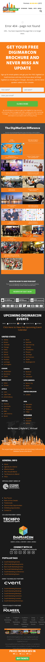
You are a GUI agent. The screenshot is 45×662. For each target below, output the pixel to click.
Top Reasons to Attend (11, 474)
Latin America (8, 414)
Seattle (28, 359)
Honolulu (6, 357)
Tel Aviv (6, 385)
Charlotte (7, 345)
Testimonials (8, 503)
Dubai (5, 383)
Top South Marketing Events (13, 569)
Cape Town (7, 394)
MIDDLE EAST (6, 380)
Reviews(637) (32, 3)
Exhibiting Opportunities (12, 508)
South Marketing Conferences (14, 572)
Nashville (28, 342)
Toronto (28, 374)
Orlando (28, 347)
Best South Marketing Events (13, 567)
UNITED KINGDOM (30, 392)
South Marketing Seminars (13, 596)
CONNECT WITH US (23, 547)
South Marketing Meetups (12, 593)
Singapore (29, 409)
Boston (6, 342)
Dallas (6, 350)
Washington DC (30, 362)
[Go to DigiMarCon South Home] (9, 13)
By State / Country (30, 323)
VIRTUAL (5, 401)
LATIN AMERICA (29, 380)
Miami (27, 340)
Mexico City (29, 383)
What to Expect (9, 469)
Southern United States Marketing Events (24, 622)
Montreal (28, 372)
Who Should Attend (10, 472)
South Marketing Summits (12, 598)
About (6, 464)
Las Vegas (7, 362)
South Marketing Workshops (13, 601)
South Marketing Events (12, 562)
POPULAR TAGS (10, 558)
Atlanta (6, 340)
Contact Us (7, 510)
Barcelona (7, 374)
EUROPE (4, 368)
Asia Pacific (7, 406)
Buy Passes (8, 498)
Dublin (6, 376)
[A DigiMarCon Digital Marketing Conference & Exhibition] (23, 541)
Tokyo (27, 412)
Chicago (6, 347)
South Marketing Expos (11, 574)
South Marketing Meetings (13, 591)
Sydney (28, 423)
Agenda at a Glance (10, 467)
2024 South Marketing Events (13, 564)
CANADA (27, 369)
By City (20, 323)
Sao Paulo (29, 388)
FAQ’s (6, 477)
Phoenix (28, 352)
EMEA (5, 411)
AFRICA (4, 389)
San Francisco (30, 357)
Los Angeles (7, 364)
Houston (6, 359)
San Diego (29, 354)
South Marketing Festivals (12, 589)
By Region (39, 323)
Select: (4, 323)
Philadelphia (29, 350)
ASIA (25, 401)
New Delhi (29, 404)
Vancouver (29, 377)
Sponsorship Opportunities (13, 505)
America (6, 404)
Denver (6, 352)
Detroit (6, 354)
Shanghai (28, 407)
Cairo (5, 392)
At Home (6, 409)
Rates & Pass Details (11, 500)
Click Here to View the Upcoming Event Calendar (22, 328)
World (6, 416)
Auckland (28, 418)
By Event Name (12, 323)
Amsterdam (7, 371)
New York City (30, 345)
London (28, 395)
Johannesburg (8, 397)
